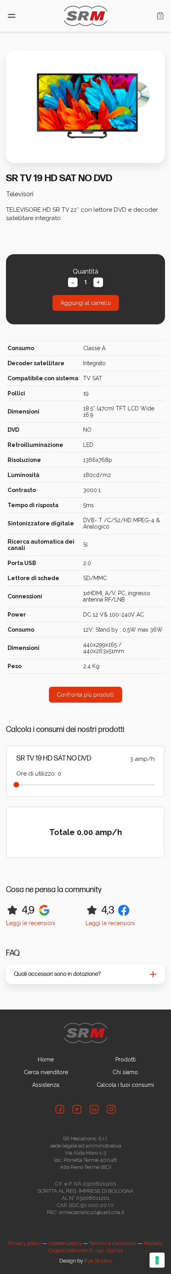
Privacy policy (24, 1243)
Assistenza (45, 1085)
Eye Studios (98, 1261)
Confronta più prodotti (85, 695)
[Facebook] (59, 1109)
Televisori (19, 194)
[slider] (16, 784)
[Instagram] (111, 1109)
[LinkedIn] (94, 1109)
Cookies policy (65, 1243)
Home (46, 1059)
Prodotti (125, 1059)
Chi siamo (125, 1072)
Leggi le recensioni (30, 923)
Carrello (160, 16)
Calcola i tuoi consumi (125, 1085)
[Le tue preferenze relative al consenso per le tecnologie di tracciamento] (157, 1260)
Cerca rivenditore (46, 1072)
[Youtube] (77, 1109)
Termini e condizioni (112, 1243)
